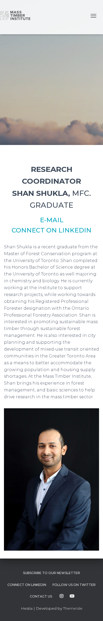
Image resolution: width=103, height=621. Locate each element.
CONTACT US (41, 596)
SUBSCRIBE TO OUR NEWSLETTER (51, 573)
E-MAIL (51, 220)
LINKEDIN (27, 585)
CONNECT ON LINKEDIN (51, 230)
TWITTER (74, 585)
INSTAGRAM (61, 596)
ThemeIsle (72, 608)
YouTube (72, 596)
